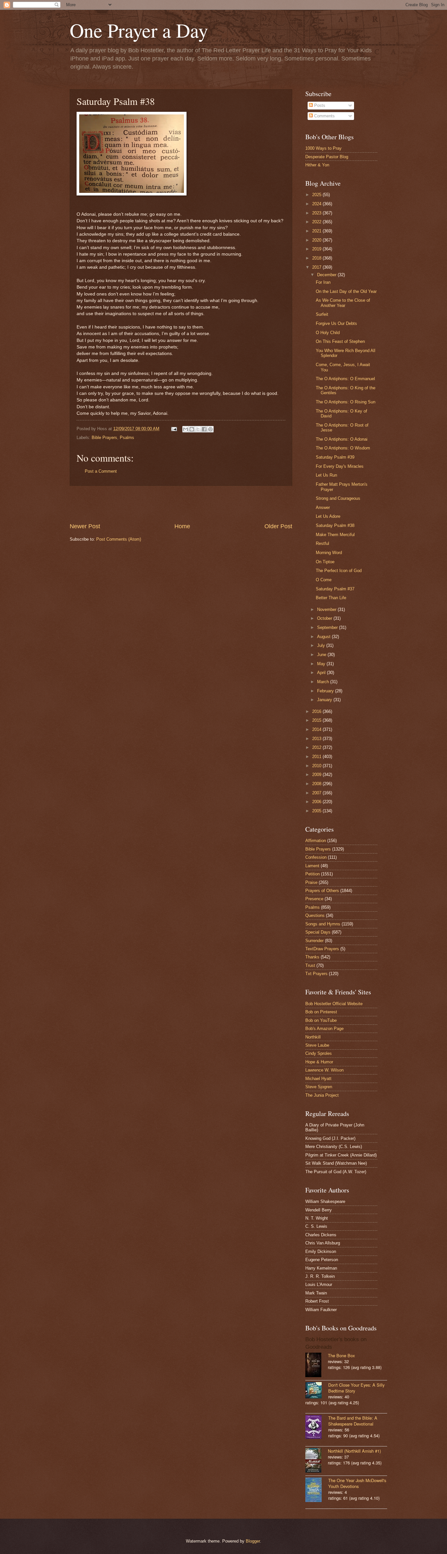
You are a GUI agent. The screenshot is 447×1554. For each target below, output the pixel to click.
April (322, 672)
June (322, 654)
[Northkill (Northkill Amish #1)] (316, 1461)
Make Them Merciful (335, 534)
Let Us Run (326, 475)
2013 (317, 738)
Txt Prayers (316, 973)
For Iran (323, 282)
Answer (323, 507)
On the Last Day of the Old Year (346, 291)
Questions (315, 915)
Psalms (127, 437)
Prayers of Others (322, 890)
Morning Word (329, 552)
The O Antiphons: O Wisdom (343, 448)
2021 (317, 230)
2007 (317, 792)
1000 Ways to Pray (323, 148)
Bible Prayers (104, 437)
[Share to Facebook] (204, 429)
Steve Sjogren (318, 1086)
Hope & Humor (319, 1061)
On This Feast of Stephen (340, 341)
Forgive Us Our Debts (336, 323)
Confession (316, 857)
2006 (317, 801)
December (327, 274)
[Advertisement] (181, 504)
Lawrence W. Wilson (324, 1070)
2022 (317, 221)
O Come (323, 579)
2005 (317, 810)
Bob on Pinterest (321, 1011)
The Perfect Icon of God (339, 570)
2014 (317, 729)
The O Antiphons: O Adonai (341, 439)
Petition (312, 873)
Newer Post (85, 526)
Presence (314, 898)
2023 (317, 213)
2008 (317, 783)
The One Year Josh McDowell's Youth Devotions (357, 1483)
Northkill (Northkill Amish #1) (354, 1451)
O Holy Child (328, 332)
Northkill (313, 1037)
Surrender (314, 940)
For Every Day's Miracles (340, 466)
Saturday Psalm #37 (335, 588)
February (326, 690)
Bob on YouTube (321, 1020)
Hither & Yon (317, 164)
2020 (317, 240)
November (327, 609)
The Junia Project (322, 1095)
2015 (317, 720)
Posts (319, 105)
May (322, 663)
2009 (317, 774)
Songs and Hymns (322, 923)
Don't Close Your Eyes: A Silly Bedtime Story (356, 1388)
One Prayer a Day (139, 30)
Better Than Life (331, 597)
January (325, 699)
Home (182, 526)
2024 (317, 203)
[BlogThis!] (191, 429)
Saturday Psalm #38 (335, 525)
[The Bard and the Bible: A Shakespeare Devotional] (316, 1427)
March (323, 681)
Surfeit (322, 314)
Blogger (253, 1541)
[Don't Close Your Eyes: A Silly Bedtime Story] (316, 1391)
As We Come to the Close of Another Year (343, 303)
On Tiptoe (325, 561)
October (325, 618)
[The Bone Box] (316, 1365)
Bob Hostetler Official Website (334, 1003)
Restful (322, 543)
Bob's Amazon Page (324, 1028)
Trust (310, 965)
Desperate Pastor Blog (326, 156)
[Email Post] (173, 428)
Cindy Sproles (318, 1053)
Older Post (278, 526)
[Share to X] (198, 429)
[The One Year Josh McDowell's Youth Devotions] (316, 1490)
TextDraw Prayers (322, 948)
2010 (317, 765)
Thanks (312, 956)
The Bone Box (341, 1355)
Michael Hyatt (318, 1078)
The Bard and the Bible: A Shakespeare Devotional (352, 1421)
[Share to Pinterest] (210, 429)
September (328, 627)
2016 (317, 711)
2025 (317, 194)
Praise (311, 882)
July (321, 645)
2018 (317, 258)
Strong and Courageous (338, 498)
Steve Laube (317, 1045)
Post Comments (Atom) (118, 539)
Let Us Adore (328, 516)
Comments (324, 115)
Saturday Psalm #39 (335, 457)
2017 (317, 267)
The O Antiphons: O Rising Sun (345, 401)
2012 (317, 747)
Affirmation (315, 840)
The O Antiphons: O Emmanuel (345, 378)
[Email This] (185, 429)
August (324, 636)
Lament (312, 865)
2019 (317, 248)
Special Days (318, 932)
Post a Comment (101, 471)
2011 (317, 756)
